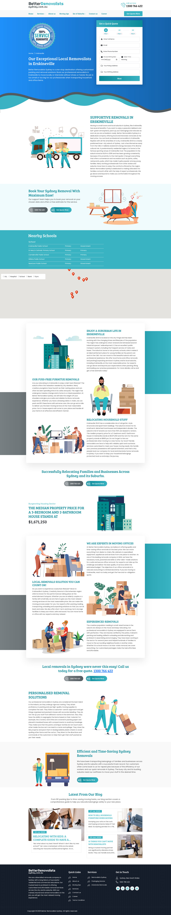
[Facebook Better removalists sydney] (118, 888)
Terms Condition (78, 900)
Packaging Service (98, 881)
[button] (73, 274)
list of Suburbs (78, 13)
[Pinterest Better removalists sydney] (137, 888)
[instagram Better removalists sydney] (132, 888)
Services (40, 13)
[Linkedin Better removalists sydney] (127, 888)
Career (104, 13)
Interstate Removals (99, 885)
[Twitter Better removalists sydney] (123, 888)
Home (30, 13)
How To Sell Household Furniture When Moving (100, 816)
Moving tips (64, 13)
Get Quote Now (133, 13)
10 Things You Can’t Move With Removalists (100, 842)
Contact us (93, 13)
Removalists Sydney (99, 877)
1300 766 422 (40, 210)
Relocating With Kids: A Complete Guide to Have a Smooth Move (51, 838)
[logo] (45, 5)
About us (52, 13)
